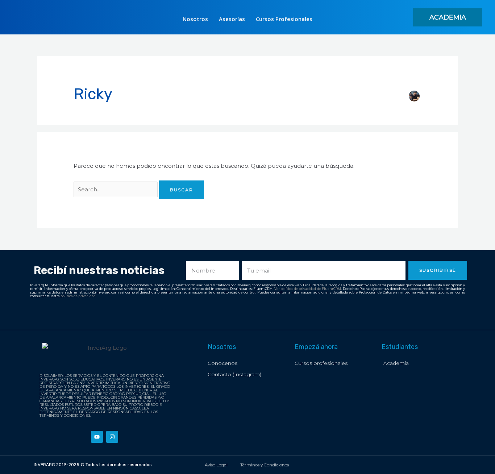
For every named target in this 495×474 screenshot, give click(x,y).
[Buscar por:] (116, 189)
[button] (447, 17)
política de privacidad (78, 296)
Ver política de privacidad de (298, 289)
